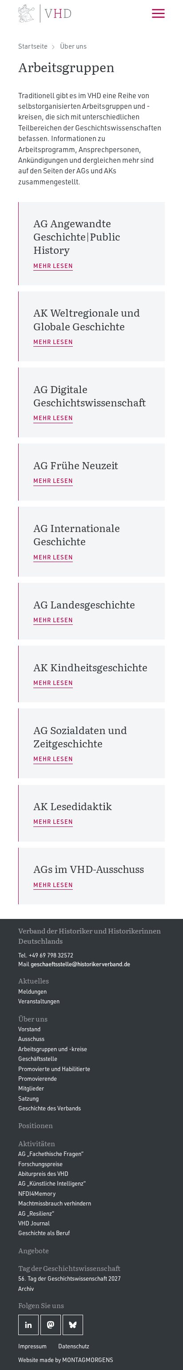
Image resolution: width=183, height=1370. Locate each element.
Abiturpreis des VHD (43, 1173)
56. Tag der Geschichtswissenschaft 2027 (69, 1278)
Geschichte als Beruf (44, 1232)
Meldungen (32, 991)
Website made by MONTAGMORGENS (65, 1359)
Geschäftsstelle (37, 1058)
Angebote (33, 1250)
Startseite (33, 46)
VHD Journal (34, 1223)
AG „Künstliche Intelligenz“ (52, 1183)
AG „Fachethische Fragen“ (51, 1153)
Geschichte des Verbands (49, 1108)
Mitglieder (31, 1088)
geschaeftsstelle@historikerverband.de (80, 964)
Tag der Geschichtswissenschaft (69, 1268)
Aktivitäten (36, 1143)
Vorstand (29, 1029)
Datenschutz (73, 1346)
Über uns (73, 46)
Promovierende (37, 1078)
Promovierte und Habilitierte (54, 1068)
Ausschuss (31, 1038)
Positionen (35, 1125)
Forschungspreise (40, 1163)
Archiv (26, 1288)
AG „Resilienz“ (36, 1213)
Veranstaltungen (39, 1001)
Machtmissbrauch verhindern (54, 1203)
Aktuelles (33, 981)
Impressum (32, 1346)
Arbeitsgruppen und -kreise (52, 1048)
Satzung (28, 1098)
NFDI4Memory (37, 1193)
